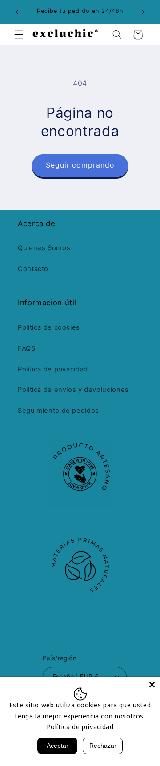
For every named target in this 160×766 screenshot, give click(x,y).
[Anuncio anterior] (17, 12)
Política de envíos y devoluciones (73, 390)
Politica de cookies (49, 327)
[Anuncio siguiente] (143, 12)
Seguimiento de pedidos (58, 411)
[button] (18, 34)
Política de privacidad (53, 369)
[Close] (152, 684)
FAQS (27, 348)
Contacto (33, 269)
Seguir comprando (80, 165)
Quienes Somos (44, 248)
